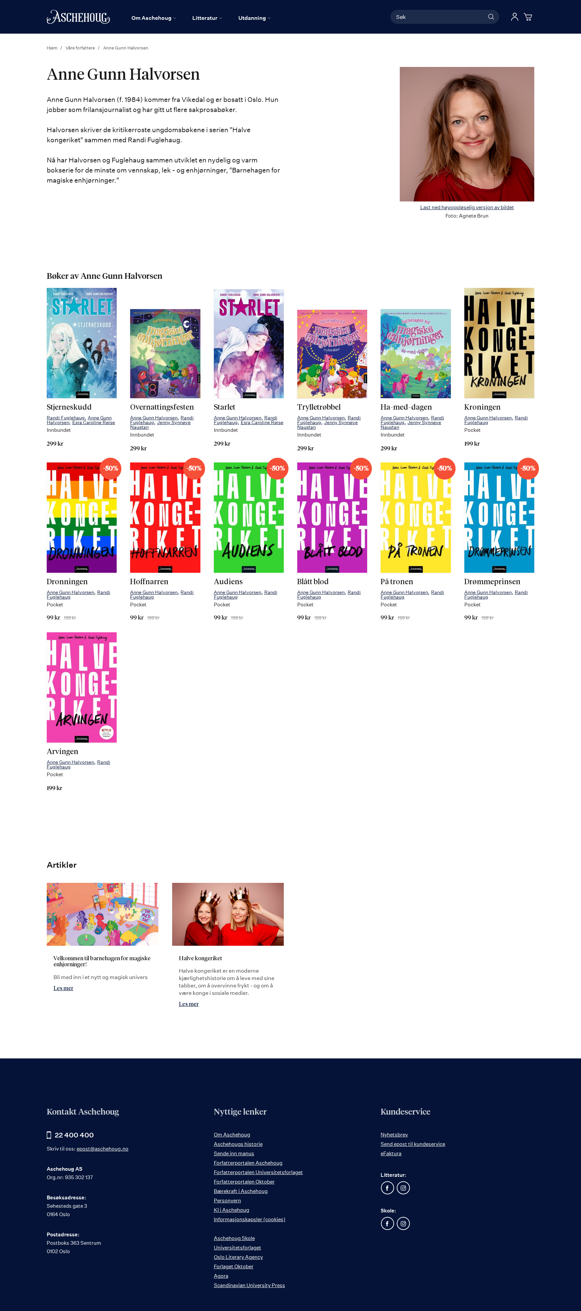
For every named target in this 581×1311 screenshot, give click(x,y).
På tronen (397, 582)
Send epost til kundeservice (413, 1144)
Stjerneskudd (69, 407)
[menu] (201, 18)
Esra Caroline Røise (93, 422)
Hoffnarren (149, 582)
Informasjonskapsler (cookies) (249, 1219)
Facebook (387, 1188)
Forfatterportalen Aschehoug (248, 1163)
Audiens (228, 582)
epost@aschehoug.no (102, 1149)
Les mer (63, 988)
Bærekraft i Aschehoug (241, 1191)
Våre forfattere (81, 47)
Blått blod (313, 582)
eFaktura (391, 1153)
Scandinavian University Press (249, 1285)
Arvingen (62, 752)
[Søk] (491, 17)
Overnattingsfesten (162, 407)
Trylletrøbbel (319, 407)
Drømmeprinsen (492, 582)
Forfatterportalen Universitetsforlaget (258, 1172)
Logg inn (514, 16)
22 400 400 (74, 1135)
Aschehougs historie (238, 1144)
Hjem (53, 47)
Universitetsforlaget (237, 1247)
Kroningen (482, 407)
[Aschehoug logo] (78, 17)
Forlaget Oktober (234, 1266)
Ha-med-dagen (406, 407)
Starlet (224, 407)
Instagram (403, 1188)
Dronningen (67, 582)
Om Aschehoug (232, 1134)
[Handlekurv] (529, 16)
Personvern (227, 1200)
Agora (221, 1276)
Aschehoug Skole (234, 1238)
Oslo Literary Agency (238, 1257)
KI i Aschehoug (231, 1210)
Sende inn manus (234, 1153)
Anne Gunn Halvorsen (154, 417)
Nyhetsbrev (394, 1134)
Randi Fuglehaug (66, 417)
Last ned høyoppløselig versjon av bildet (467, 207)
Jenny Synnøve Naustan (160, 424)
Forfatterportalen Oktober (244, 1181)
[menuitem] (153, 18)
